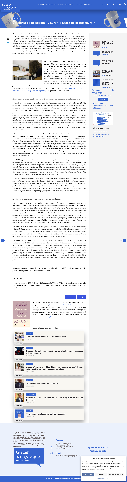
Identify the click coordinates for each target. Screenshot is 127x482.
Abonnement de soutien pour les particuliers (107, 71)
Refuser (101, 474)
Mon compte (87, 5)
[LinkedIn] (119, 4)
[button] (123, 458)
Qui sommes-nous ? (98, 447)
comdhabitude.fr (98, 136)
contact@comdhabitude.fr (102, 134)
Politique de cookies (102, 478)
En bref (60, 5)
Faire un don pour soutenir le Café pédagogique (107, 62)
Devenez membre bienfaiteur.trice (107, 52)
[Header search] (102, 4)
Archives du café (98, 451)
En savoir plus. (47, 317)
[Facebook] (113, 4)
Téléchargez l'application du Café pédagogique (103, 105)
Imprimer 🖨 (71, 297)
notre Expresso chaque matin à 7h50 (29, 444)
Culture (79, 5)
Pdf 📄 (81, 297)
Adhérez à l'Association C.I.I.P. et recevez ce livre (107, 43)
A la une (41, 5)
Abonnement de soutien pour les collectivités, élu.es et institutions (107, 82)
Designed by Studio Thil (73, 478)
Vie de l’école (69, 5)
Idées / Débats (51, 5)
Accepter (88, 474)
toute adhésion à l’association (61, 305)
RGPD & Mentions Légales (58, 478)
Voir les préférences (116, 474)
